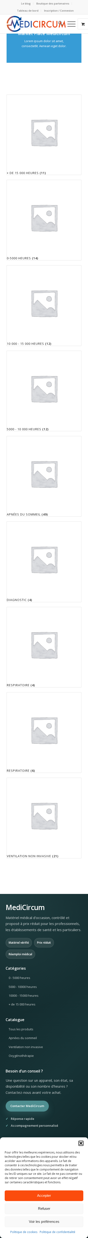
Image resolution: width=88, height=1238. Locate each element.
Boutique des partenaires (52, 3)
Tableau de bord (27, 10)
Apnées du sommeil (23, 1038)
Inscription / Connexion (59, 10)
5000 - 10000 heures (23, 987)
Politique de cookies (23, 1232)
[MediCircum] (36, 23)
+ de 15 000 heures (22, 1004)
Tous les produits (21, 1029)
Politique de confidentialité (57, 1232)
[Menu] (69, 23)
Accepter (44, 1195)
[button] (81, 1143)
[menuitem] (26, 3)
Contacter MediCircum (27, 1106)
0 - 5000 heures (19, 978)
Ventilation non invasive (26, 1047)
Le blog (26, 3)
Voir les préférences (44, 1222)
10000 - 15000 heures (23, 995)
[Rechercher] (58, 23)
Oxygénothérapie (21, 1056)
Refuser (44, 1209)
